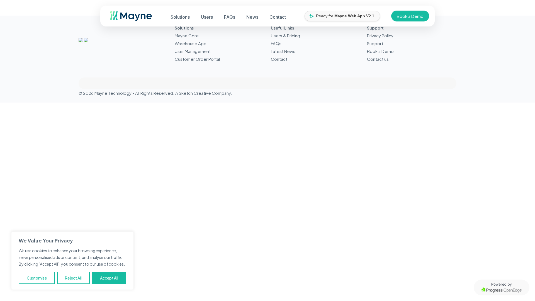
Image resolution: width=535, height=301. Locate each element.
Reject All (73, 277)
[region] (72, 260)
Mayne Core (187, 35)
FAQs (276, 43)
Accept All (109, 277)
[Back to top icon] (267, 83)
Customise (37, 277)
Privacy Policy (380, 35)
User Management (193, 51)
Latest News (283, 51)
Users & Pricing (285, 35)
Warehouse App (190, 43)
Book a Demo (410, 16)
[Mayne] (129, 19)
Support (375, 43)
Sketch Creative (195, 93)
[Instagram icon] (449, 93)
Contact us (378, 59)
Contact (279, 59)
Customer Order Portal (197, 59)
